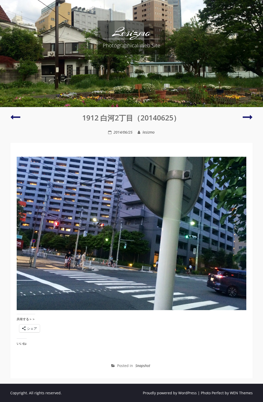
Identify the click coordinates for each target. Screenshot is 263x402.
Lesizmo (131, 32)
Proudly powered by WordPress (170, 392)
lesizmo (149, 132)
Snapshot (142, 365)
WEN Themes (241, 392)
